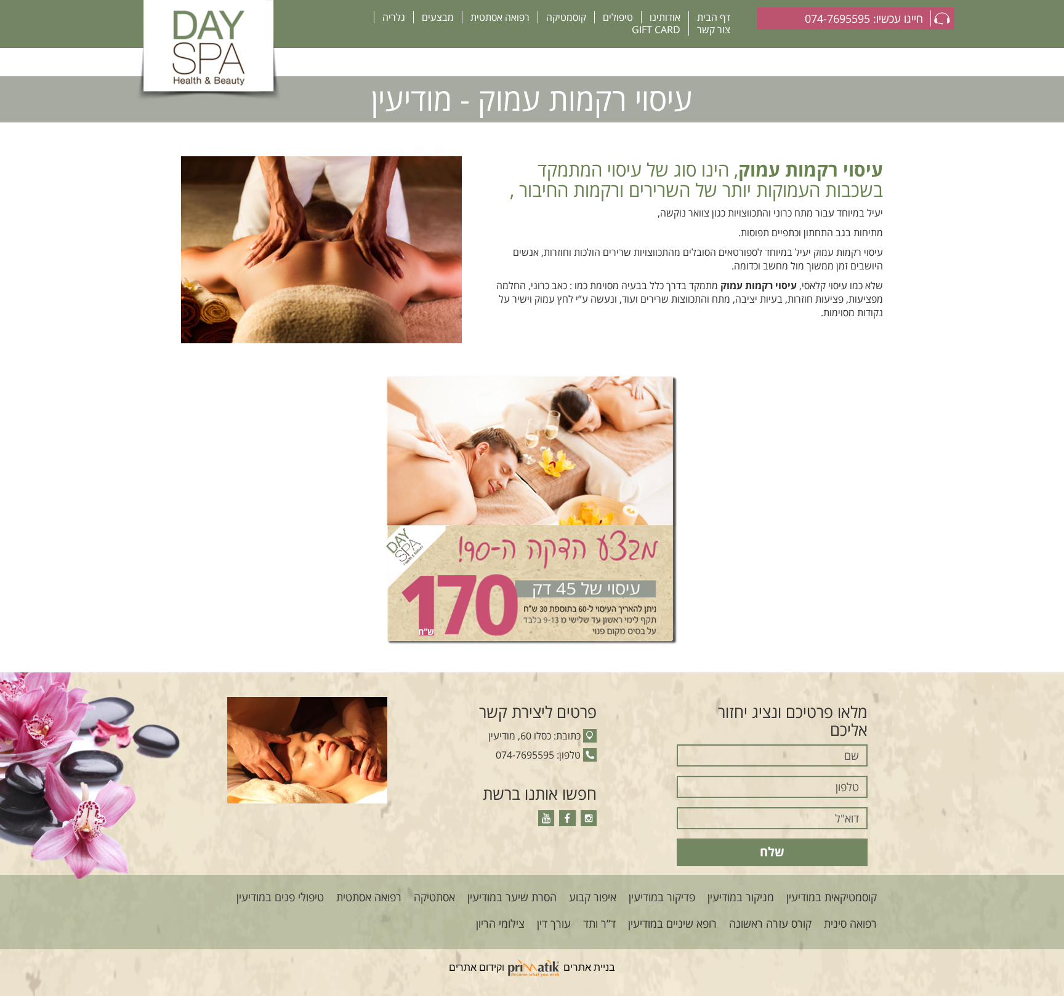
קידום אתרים (475, 967)
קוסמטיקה (566, 17)
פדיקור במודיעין (662, 897)
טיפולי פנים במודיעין (280, 897)
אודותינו (665, 17)
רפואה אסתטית (500, 17)
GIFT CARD (656, 29)
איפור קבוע (592, 897)
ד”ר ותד (599, 923)
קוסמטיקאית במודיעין (831, 897)
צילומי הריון (500, 923)
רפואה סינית (850, 923)
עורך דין (554, 923)
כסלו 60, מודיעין (519, 736)
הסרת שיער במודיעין (512, 897)
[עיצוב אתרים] (534, 967)
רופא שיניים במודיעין (672, 923)
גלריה (393, 17)
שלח (772, 851)
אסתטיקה (434, 897)
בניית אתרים (589, 967)
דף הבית (713, 17)
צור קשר (713, 29)
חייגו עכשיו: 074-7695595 (864, 18)
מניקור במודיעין (740, 897)
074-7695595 (525, 755)
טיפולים (618, 17)
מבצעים (438, 17)
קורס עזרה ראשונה (770, 923)
